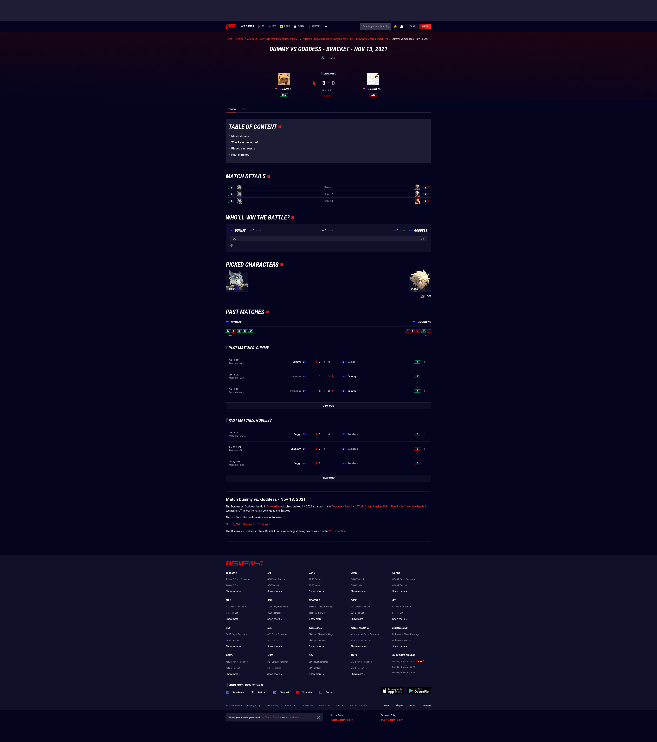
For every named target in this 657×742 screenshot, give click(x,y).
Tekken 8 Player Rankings (238, 579)
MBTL (270, 655)
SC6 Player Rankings (277, 634)
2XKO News (314, 585)
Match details (240, 136)
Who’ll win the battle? (245, 142)
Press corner (325, 705)
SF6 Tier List (273, 585)
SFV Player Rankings (318, 662)
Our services (307, 705)
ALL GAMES (247, 26)
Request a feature (358, 705)
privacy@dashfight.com (392, 720)
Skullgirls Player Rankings (321, 634)
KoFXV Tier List (233, 668)
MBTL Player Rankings (277, 662)
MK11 (354, 655)
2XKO (287, 26)
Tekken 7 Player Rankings (321, 607)
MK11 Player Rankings (361, 662)
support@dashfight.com (342, 720)
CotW (301, 26)
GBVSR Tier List (399, 585)
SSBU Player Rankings (277, 607)
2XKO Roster (315, 579)
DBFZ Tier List (357, 613)
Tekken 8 (231, 572)
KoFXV (229, 655)
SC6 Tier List (273, 640)
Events (387, 705)
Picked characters (243, 148)
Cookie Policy (272, 705)
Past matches (240, 154)
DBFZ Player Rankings (361, 607)
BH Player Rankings (401, 607)
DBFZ (353, 600)
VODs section (337, 531)
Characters (426, 705)
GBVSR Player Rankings (403, 579)
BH (394, 600)
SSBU (270, 600)
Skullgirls (315, 628)
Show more (232, 591)
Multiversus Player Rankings (405, 634)
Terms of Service (234, 705)
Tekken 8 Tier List (234, 585)
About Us (340, 705)
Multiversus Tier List (401, 640)
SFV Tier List (315, 668)
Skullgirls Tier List (317, 640)
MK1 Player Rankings (236, 607)
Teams (412, 705)
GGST (229, 628)
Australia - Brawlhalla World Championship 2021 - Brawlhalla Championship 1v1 (379, 506)
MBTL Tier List (274, 668)
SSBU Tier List (274, 613)
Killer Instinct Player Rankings (365, 634)
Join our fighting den (246, 685)
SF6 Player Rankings (277, 579)
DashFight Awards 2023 (403, 667)
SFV (311, 655)
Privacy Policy (253, 705)
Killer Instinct (360, 628)
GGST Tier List (232, 640)
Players (399, 705)
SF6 (274, 26)
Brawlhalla (273, 506)
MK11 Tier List (357, 668)
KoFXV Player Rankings (237, 662)
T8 (263, 26)
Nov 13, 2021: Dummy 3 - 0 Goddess (248, 524)
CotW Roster (357, 585)
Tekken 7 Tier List (317, 613)
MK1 (228, 600)
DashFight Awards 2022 (403, 672)
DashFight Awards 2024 (403, 661)
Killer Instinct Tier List (361, 640)
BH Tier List (397, 613)
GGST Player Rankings (236, 634)
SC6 (269, 628)
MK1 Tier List (232, 613)
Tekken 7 (314, 600)
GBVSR (316, 26)
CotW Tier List (357, 579)
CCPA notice (289, 705)
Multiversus (400, 628)
